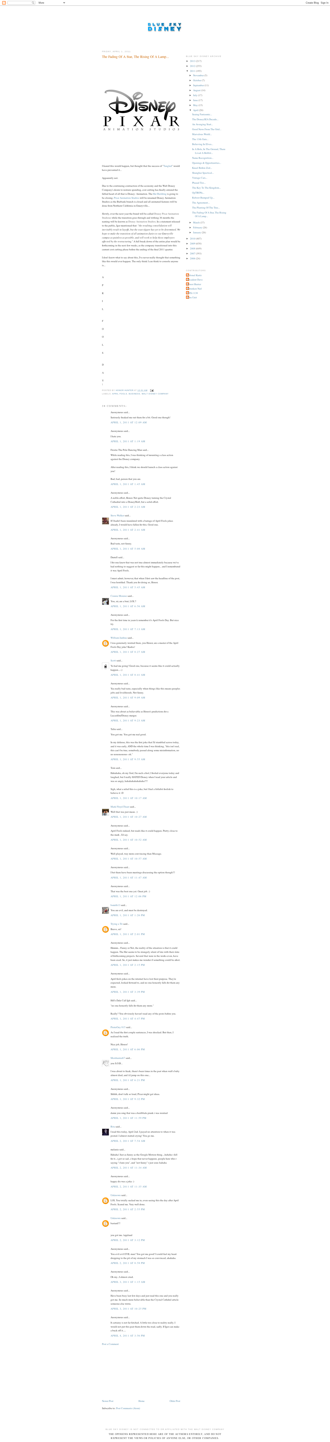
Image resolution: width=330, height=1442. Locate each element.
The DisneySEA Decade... (205, 119)
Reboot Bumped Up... (203, 197)
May (195, 105)
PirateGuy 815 (118, 1027)
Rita (113, 1126)
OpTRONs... (198, 192)
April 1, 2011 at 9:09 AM (128, 697)
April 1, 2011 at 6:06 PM (128, 1049)
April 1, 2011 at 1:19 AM (128, 441)
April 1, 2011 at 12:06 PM (129, 896)
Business (134, 394)
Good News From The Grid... (206, 129)
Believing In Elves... (202, 144)
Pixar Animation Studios (126, 198)
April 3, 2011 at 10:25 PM (129, 1308)
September (199, 85)
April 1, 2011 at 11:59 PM (129, 1118)
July (195, 95)
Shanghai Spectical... (203, 172)
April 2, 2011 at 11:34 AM (129, 1167)
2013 (193, 61)
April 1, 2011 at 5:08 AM (128, 548)
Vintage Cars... (199, 177)
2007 (193, 253)
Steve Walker (117, 515)
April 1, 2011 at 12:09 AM (129, 422)
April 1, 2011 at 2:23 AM (128, 507)
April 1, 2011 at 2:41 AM (128, 529)
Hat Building (160, 193)
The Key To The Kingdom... (206, 187)
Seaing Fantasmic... (202, 114)
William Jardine (119, 637)
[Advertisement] (130, 1372)
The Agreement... (201, 202)
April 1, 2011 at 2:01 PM (128, 934)
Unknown (116, 1195)
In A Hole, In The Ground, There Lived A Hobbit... (208, 151)
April (196, 110)
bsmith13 (115, 905)
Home (141, 1401)
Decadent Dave (195, 279)
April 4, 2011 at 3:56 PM (128, 1335)
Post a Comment (110, 1344)
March (196, 222)
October (197, 80)
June (195, 100)
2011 (193, 71)
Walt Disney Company (155, 394)
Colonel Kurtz (194, 275)
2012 (193, 66)
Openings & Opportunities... (206, 163)
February (198, 227)
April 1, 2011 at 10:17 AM (129, 798)
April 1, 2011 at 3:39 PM (128, 992)
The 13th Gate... (200, 139)
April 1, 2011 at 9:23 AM (128, 720)
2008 (193, 248)
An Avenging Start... (202, 124)
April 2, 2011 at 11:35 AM (129, 1186)
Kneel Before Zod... (202, 168)
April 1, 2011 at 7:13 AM (128, 629)
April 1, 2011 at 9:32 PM (128, 1099)
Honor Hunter (194, 284)
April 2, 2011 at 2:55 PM (128, 1209)
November (198, 75)
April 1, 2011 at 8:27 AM (128, 652)
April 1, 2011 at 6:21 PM (128, 1080)
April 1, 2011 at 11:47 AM (129, 877)
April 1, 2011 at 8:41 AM (128, 674)
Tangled (167, 166)
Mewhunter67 (118, 1058)
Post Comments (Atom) (128, 1408)
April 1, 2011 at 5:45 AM (128, 587)
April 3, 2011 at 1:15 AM (128, 1282)
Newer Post (107, 1401)
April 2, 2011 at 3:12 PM (128, 1240)
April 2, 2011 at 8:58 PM (128, 1263)
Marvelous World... (202, 134)
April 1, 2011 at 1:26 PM (128, 915)
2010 (193, 238)
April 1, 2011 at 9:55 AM (128, 759)
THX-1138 (192, 293)
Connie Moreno (119, 596)
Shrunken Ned (194, 288)
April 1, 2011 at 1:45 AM (128, 484)
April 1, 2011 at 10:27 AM (129, 816)
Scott (113, 660)
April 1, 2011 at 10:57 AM (129, 858)
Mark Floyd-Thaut (120, 806)
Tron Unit (192, 297)
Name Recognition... (202, 158)
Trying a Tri (117, 923)
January (197, 232)
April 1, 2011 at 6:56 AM (128, 606)
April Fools (119, 394)
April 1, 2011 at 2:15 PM (128, 965)
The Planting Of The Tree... (206, 207)
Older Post (175, 1401)
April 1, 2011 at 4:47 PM (128, 1018)
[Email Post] (151, 390)
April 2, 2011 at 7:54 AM (128, 1141)
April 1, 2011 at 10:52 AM (129, 839)
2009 (193, 243)
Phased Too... (199, 182)
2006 (193, 258)
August (197, 90)
